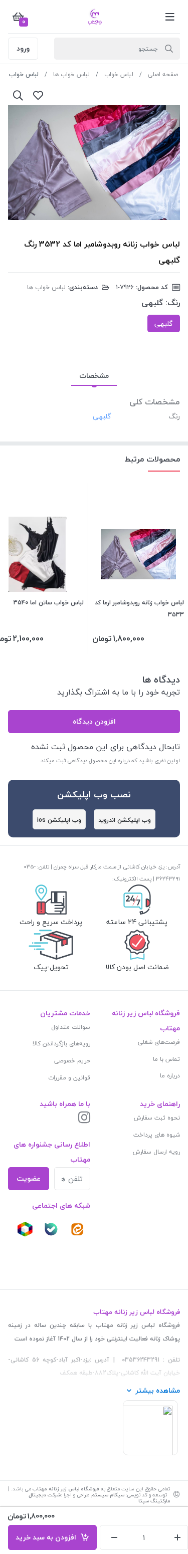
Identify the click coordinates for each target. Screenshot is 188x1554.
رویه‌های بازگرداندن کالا (61, 1043)
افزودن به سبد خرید (48, 1537)
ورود (23, 48)
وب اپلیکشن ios (59, 820)
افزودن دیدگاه (94, 721)
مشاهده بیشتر (157, 1390)
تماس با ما (166, 1059)
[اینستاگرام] (84, 1118)
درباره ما (170, 1075)
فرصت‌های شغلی (159, 1042)
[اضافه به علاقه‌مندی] (38, 95)
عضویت (29, 1178)
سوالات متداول (70, 1027)
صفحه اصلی (163, 74)
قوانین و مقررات (69, 1077)
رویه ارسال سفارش (156, 1152)
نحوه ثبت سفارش (157, 1118)
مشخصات (94, 375)
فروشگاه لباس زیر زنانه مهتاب (66, 1488)
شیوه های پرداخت (156, 1135)
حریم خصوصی (72, 1060)
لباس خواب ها (71, 74)
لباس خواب (118, 74)
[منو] (170, 17)
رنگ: (172, 303)
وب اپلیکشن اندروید (124, 820)
